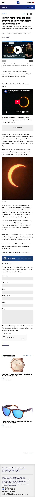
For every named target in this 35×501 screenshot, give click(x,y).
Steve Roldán (7, 37)
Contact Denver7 (14, 470)
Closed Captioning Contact (9, 485)
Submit (5, 344)
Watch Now (30, 2)
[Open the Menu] (2, 2)
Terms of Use (5, 480)
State (4, 13)
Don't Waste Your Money (8, 471)
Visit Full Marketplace (28, 355)
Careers (15, 480)
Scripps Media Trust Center (22, 484)
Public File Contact (16, 482)
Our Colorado (5, 470)
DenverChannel (8, 487)
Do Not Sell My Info (12, 477)
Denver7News (3, 487)
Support (18, 471)
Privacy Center (6, 478)
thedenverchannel (6, 487)
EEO (11, 480)
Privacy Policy (21, 477)
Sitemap (4, 477)
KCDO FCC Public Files (8, 481)
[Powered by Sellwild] (31, 453)
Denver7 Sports (6, 469)
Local (3, 467)
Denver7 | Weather (11, 467)
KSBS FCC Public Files (20, 481)
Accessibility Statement (8, 484)
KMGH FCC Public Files (24, 480)
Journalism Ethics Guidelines (18, 478)
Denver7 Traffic (21, 467)
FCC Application (6, 482)
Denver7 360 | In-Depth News (19, 469)
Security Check (6, 333)
